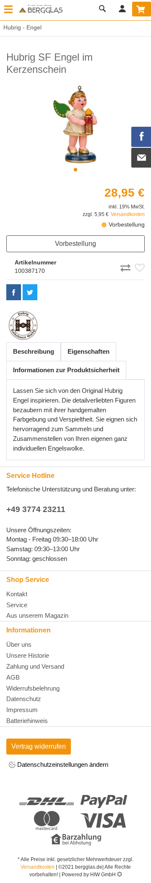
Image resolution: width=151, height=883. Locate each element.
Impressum (22, 709)
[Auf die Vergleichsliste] (126, 267)
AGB (13, 677)
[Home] (40, 9)
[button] (75, 169)
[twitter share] (30, 292)
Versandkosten (128, 214)
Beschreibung (33, 351)
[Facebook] (141, 137)
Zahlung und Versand (35, 666)
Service (16, 604)
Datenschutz (23, 698)
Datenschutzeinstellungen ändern (62, 764)
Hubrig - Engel (21, 27)
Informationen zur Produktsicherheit (66, 369)
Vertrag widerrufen (38, 746)
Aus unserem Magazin (37, 615)
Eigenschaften (88, 351)
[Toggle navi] (8, 10)
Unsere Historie (27, 655)
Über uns (18, 644)
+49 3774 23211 (35, 509)
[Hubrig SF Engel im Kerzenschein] (75, 124)
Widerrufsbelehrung (33, 688)
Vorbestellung (75, 243)
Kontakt (16, 594)
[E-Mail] (141, 158)
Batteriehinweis (27, 720)
